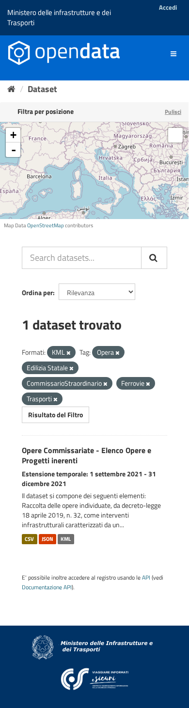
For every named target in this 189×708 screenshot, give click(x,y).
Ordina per (37, 292)
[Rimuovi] (68, 353)
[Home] (11, 88)
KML (66, 539)
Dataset (42, 88)
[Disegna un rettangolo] (175, 135)
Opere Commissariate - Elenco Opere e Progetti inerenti (86, 455)
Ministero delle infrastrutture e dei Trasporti (59, 17)
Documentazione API (47, 587)
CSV (29, 539)
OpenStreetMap (45, 225)
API (146, 577)
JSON (47, 539)
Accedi (168, 7)
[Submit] (154, 258)
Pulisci (173, 111)
